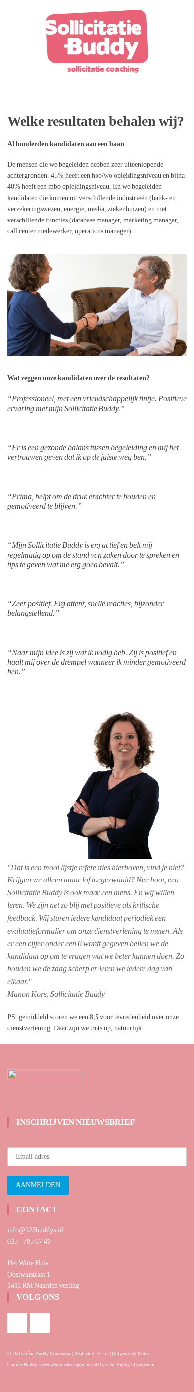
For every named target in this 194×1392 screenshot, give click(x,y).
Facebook (17, 1323)
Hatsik (102, 1353)
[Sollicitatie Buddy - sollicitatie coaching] (97, 38)
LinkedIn (40, 1323)
